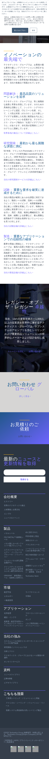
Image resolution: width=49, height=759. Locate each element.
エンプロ (7, 514)
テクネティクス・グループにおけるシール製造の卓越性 (24, 656)
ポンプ (28, 619)
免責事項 (10, 742)
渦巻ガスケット (32, 540)
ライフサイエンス (33, 592)
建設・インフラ (10, 617)
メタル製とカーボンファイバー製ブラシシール (13, 545)
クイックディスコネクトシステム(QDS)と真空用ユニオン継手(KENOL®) (13, 569)
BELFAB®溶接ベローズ (35, 555)
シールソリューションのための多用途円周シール (35, 550)
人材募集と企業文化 (12, 510)
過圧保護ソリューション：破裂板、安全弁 (34, 571)
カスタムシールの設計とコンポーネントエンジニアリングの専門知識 (24, 642)
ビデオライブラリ (11, 683)
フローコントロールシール (35, 614)
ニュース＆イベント (12, 518)
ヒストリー (8, 501)
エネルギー (8, 596)
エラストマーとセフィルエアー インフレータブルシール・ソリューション (13, 553)
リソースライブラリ (12, 675)
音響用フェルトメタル (35, 565)
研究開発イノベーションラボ (15, 647)
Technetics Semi (32, 576)
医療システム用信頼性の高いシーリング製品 (23, 710)
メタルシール (9, 533)
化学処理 (7, 613)
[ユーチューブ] (35, 749)
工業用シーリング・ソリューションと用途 (22, 698)
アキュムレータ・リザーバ (35, 560)
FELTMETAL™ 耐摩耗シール (13, 538)
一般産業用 (8, 600)
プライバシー (25, 740)
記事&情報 (8, 679)
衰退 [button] (33, 30)
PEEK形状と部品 (32, 536)
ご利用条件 (8, 740)
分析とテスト (9, 651)
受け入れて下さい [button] (20, 30)
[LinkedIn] (28, 749)
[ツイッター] (21, 749)
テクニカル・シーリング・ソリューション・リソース (25, 704)
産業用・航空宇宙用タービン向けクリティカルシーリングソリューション (13, 623)
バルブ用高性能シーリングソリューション (35, 624)
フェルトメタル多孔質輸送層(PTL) (13, 562)
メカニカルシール (33, 545)
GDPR (16, 740)
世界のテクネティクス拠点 (14, 505)
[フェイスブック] (14, 749)
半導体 (28, 596)
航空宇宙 (7, 592)
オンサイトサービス (12, 662)
